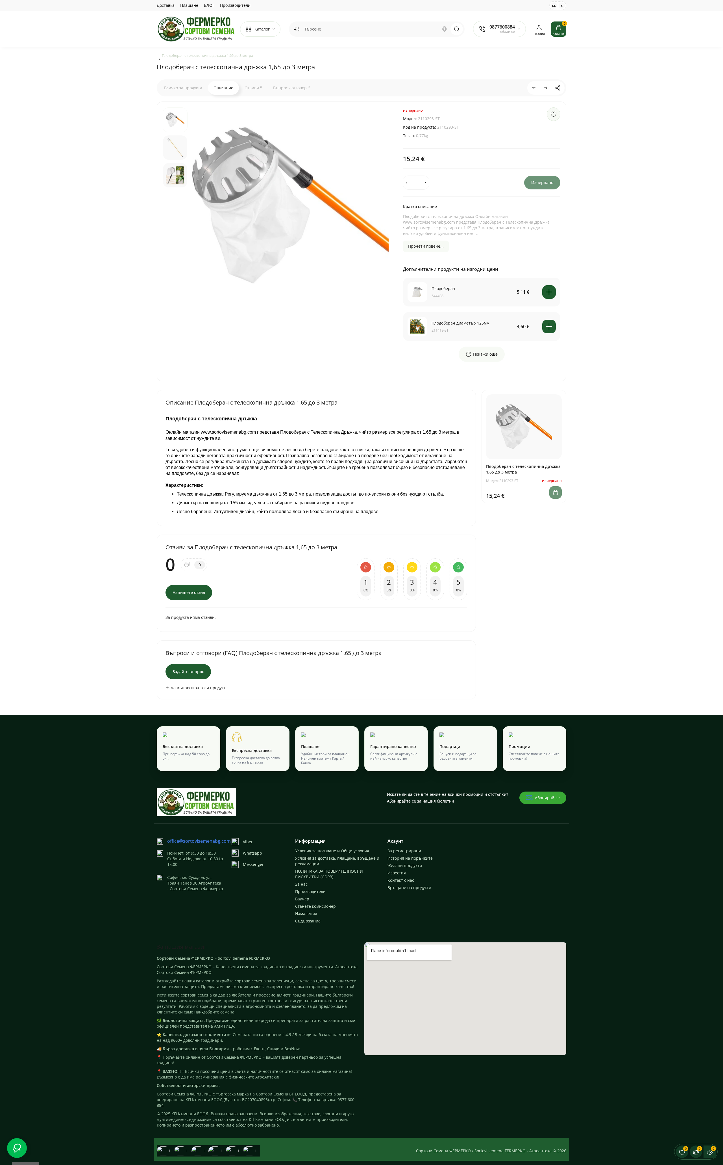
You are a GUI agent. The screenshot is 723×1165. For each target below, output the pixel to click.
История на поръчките (410, 858)
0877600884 (502, 27)
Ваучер (302, 899)
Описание (223, 87)
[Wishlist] (553, 114)
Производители (235, 5)
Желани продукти (404, 865)
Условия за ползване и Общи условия (332, 850)
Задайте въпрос (188, 671)
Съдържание (308, 921)
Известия (396, 873)
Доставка (166, 5)
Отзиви (253, 87)
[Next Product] (546, 88)
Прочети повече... (426, 246)
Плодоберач (443, 288)
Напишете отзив (189, 592)
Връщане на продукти (409, 887)
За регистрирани (404, 850)
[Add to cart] (549, 292)
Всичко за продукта (183, 87)
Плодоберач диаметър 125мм (460, 323)
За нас (301, 884)
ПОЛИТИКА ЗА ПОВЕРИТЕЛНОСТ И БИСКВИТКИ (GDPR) (329, 873)
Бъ (554, 6)
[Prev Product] (534, 88)
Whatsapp (252, 853)
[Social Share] (558, 88)
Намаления (306, 913)
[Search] (444, 29)
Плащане (189, 5)
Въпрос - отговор (291, 87)
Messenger (253, 864)
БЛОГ (209, 5)
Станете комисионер (315, 906)
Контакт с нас (400, 880)
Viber (248, 841)
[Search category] (297, 29)
